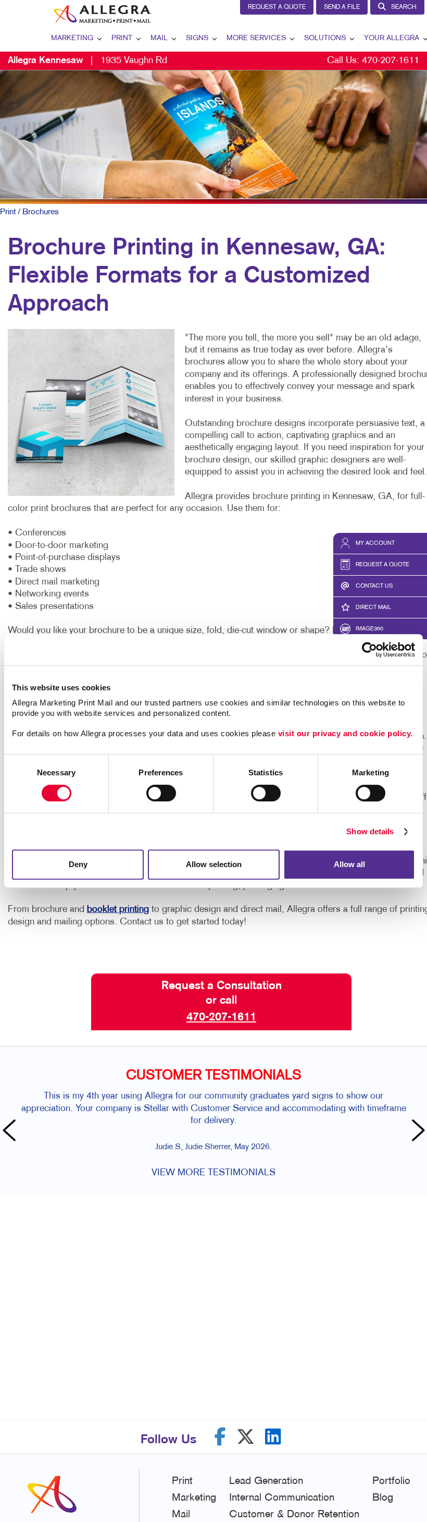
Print (121, 38)
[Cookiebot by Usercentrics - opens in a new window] (369, 649)
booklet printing (118, 909)
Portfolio (391, 1481)
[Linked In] (273, 1436)
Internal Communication (281, 1498)
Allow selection (214, 864)
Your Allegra (391, 38)
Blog (382, 1498)
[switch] (161, 793)
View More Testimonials (213, 1172)
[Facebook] (220, 1436)
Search (404, 7)
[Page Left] (10, 1131)
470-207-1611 (390, 60)
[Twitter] (245, 1436)
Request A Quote (277, 7)
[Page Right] (416, 1131)
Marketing (72, 38)
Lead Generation (266, 1481)
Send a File (342, 7)
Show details (370, 831)
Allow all (349, 864)
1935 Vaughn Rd (87, 60)
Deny (78, 864)
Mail (159, 38)
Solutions (325, 38)
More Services (256, 38)
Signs (197, 38)
